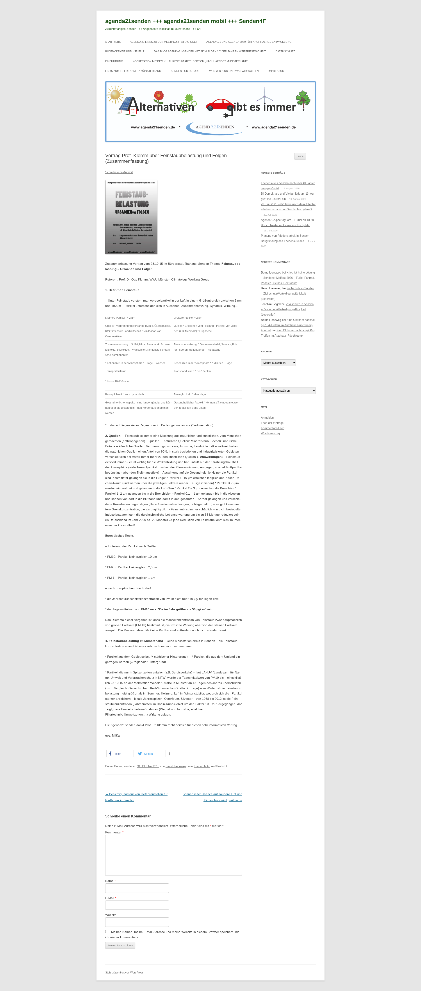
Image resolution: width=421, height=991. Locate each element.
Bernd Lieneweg (176, 766)
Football (266, 330)
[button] (120, 753)
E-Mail (110, 898)
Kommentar (114, 832)
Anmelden (267, 417)
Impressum (276, 71)
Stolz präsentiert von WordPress (124, 972)
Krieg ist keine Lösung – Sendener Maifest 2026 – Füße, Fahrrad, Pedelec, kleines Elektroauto (288, 278)
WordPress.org (270, 433)
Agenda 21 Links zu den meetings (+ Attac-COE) (163, 41)
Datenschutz (285, 51)
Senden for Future (185, 71)
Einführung (114, 61)
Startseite (113, 41)
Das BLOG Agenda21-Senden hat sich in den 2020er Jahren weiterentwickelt (210, 51)
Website (110, 914)
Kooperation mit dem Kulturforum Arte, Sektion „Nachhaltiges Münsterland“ (190, 61)
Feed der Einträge (272, 422)
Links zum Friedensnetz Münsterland (133, 71)
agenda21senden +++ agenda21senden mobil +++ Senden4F (185, 21)
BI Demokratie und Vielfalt (124, 51)
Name (110, 881)
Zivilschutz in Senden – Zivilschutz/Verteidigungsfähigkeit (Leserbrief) (287, 293)
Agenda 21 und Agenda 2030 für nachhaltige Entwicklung (248, 41)
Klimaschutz (202, 766)
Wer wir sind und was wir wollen (234, 71)
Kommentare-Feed (272, 428)
